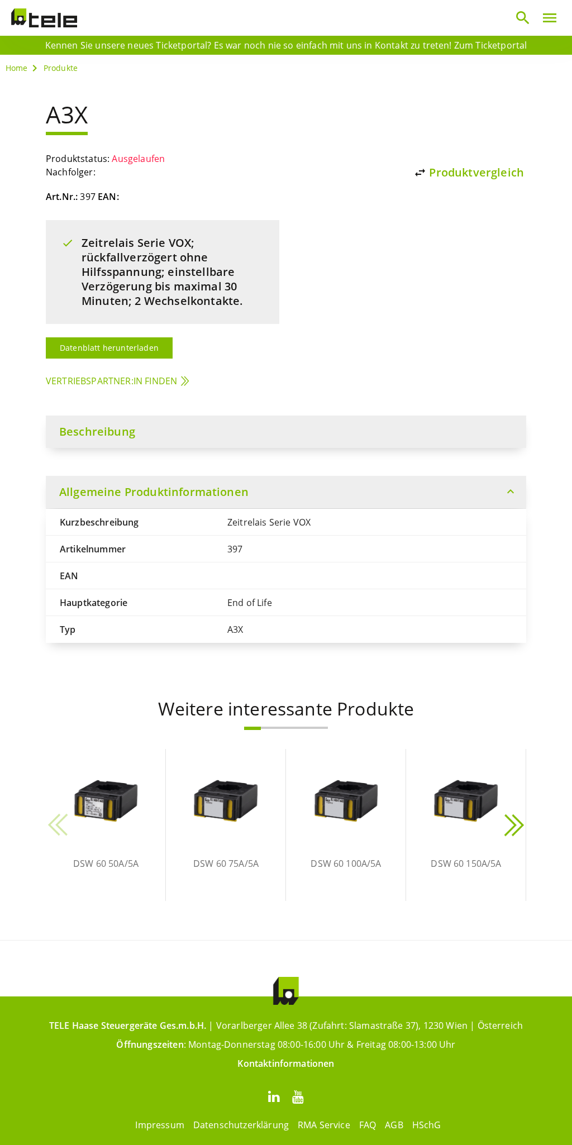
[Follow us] (273, 1096)
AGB (394, 1125)
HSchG (426, 1125)
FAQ (367, 1125)
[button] (252, 728)
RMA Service (324, 1125)
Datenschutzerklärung (241, 1125)
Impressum (159, 1125)
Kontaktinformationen (285, 1063)
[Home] (44, 17)
